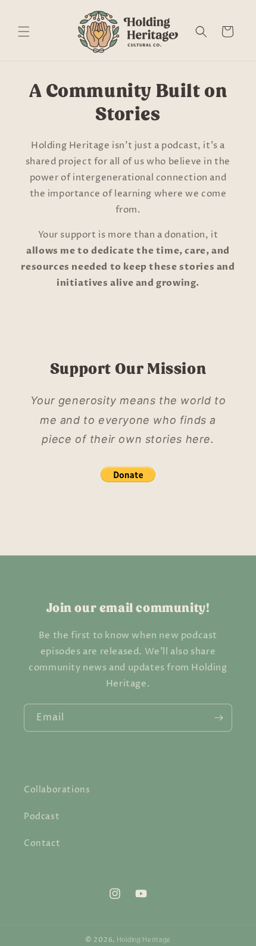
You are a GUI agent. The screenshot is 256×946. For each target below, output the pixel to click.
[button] (24, 31)
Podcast (42, 816)
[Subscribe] (218, 718)
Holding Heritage (144, 939)
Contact (42, 843)
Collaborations (57, 789)
